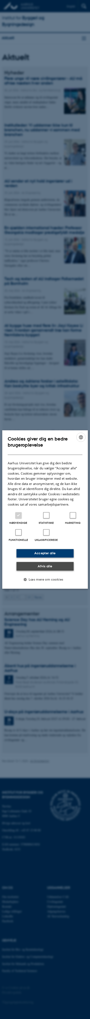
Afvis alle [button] (45, 566)
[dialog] (45, 509)
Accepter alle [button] (44, 553)
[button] (45, 579)
